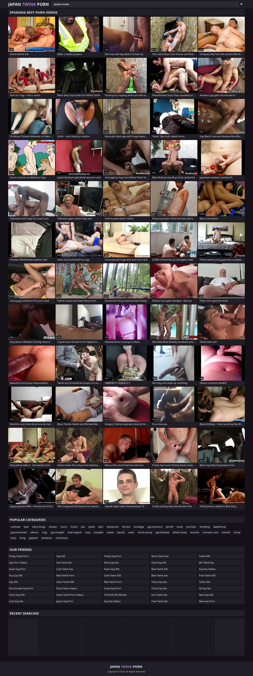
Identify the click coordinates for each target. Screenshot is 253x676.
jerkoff (169, 526)
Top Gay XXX (15, 575)
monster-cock (210, 532)
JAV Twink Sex (206, 562)
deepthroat (219, 526)
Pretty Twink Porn (19, 556)
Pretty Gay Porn (113, 556)
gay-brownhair (19, 532)
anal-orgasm (75, 532)
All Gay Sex (205, 588)
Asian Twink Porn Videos (70, 594)
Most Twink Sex (160, 556)
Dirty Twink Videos (66, 588)
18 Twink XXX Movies (115, 594)
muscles (194, 532)
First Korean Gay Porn (21, 588)
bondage (139, 526)
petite (91, 526)
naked (110, 532)
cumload (15, 526)
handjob (98, 532)
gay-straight (57, 532)
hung (22, 538)
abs (83, 526)
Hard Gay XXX (158, 562)
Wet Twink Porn (113, 582)
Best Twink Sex (159, 575)
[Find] (241, 4)
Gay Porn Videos (18, 562)
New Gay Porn (207, 601)
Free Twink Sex (159, 601)
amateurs (46, 538)
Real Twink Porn (65, 575)
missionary (62, 538)
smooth (226, 532)
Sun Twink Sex (159, 594)
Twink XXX (204, 556)
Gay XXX (13, 582)
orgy (44, 532)
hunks (74, 526)
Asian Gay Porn (17, 569)
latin (100, 526)
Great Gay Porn (112, 588)
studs (180, 526)
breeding (205, 526)
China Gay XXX (17, 594)
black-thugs (38, 526)
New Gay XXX (206, 594)
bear (26, 526)
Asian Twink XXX (65, 582)
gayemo (33, 538)
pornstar (191, 526)
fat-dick (126, 526)
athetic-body (180, 532)
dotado (53, 526)
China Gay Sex (159, 582)
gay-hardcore (154, 526)
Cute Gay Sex (16, 601)
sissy (87, 532)
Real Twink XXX (159, 569)
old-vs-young (145, 532)
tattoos (34, 532)
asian (131, 532)
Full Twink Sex (64, 562)
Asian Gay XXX (111, 569)
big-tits (121, 532)
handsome (113, 526)
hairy (13, 538)
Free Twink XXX (207, 575)
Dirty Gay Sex (111, 562)
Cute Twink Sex (64, 569)
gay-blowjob (162, 532)
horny (63, 526)
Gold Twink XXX (112, 575)
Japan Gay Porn (64, 601)
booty (237, 532)
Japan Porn (28, 4)
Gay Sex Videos (112, 601)
